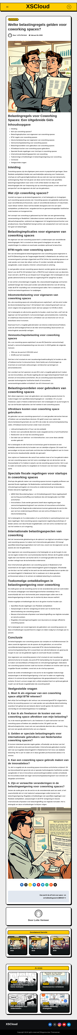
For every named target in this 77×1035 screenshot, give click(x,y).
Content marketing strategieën (50, 1007)
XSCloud (38, 6)
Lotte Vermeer (22, 35)
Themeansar (55, 1032)
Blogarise (43, 1032)
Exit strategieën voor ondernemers (19, 1007)
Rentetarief (13, 19)
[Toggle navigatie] (7, 7)
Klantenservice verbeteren (53, 987)
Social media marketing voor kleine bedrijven (22, 986)
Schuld (14, 982)
